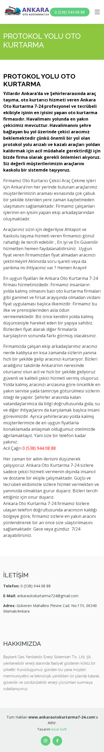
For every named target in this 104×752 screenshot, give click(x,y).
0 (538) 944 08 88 (70, 12)
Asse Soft (59, 729)
